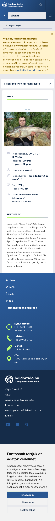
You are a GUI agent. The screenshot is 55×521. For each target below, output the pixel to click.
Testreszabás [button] (27, 509)
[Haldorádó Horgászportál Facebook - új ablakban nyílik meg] (19, 425)
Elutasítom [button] (28, 502)
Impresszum (12, 405)
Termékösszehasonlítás (21, 308)
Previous (10, 129)
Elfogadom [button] (27, 494)
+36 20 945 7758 (23, 340)
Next (44, 129)
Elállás (9, 416)
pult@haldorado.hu (28, 70)
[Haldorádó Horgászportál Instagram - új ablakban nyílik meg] (28, 425)
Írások (10, 294)
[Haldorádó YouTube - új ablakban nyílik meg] (10, 425)
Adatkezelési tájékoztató (19, 400)
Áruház (10, 280)
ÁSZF (8, 395)
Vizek (9, 301)
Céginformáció (13, 389)
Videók (10, 287)
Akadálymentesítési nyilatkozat (23, 410)
